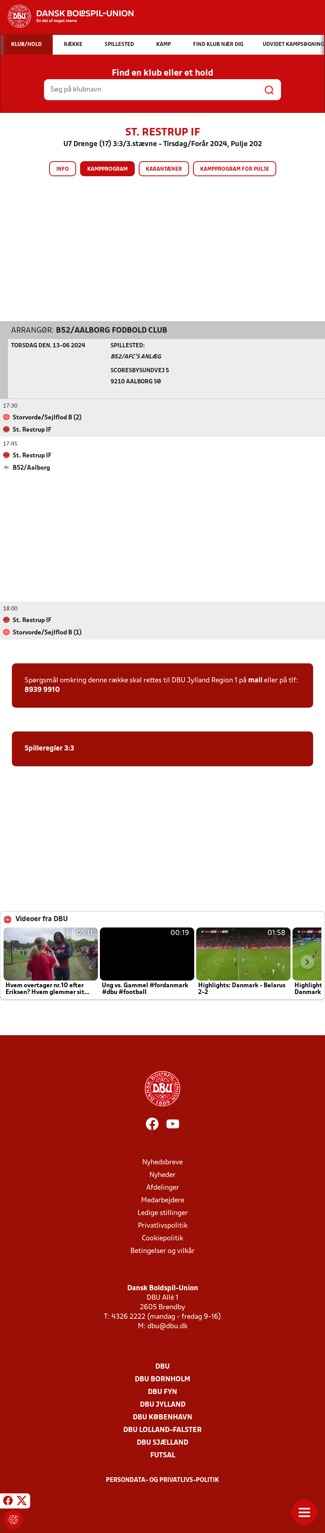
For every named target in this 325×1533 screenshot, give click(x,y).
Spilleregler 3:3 (49, 748)
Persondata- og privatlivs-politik (162, 1480)
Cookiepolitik (162, 1238)
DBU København (162, 1417)
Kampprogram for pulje (234, 169)
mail (255, 680)
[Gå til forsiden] (67, 16)
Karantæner (164, 169)
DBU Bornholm (162, 1379)
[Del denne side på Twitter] (22, 1502)
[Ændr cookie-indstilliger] (13, 1519)
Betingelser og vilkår (162, 1251)
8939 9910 (42, 690)
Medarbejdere (162, 1200)
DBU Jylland (162, 1405)
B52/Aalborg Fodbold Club (111, 330)
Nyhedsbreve (162, 1162)
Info (62, 169)
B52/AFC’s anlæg (136, 357)
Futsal (162, 1455)
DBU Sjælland (162, 1443)
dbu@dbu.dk (167, 1326)
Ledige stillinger (163, 1213)
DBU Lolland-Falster (162, 1430)
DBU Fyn (162, 1392)
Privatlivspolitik (162, 1226)
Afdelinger (162, 1188)
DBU (162, 1367)
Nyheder (162, 1175)
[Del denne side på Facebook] (8, 1502)
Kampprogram (107, 169)
